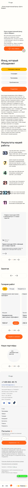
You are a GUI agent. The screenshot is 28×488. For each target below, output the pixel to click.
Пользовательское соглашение (10, 463)
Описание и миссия (14, 69)
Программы (14, 78)
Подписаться (12, 442)
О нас (3, 408)
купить (16, 323)
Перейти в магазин (14, 336)
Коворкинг (4, 418)
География (14, 73)
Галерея (4, 416)
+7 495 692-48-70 (9, 382)
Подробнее (14, 89)
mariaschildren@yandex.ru (8, 385)
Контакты (4, 421)
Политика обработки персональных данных (13, 461)
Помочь (4, 423)
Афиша (4, 413)
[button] (10, 330)
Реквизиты (5, 426)
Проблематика (14, 82)
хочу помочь (15, 48)
